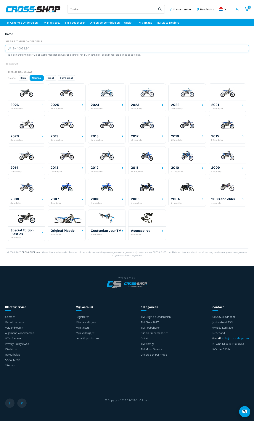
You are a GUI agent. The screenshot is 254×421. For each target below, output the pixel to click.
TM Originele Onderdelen (21, 22)
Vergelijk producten (87, 338)
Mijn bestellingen (86, 322)
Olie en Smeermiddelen (105, 22)
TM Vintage (144, 22)
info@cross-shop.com (235, 338)
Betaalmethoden (15, 322)
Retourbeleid (12, 354)
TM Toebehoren (75, 22)
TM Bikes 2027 (51, 22)
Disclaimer (11, 349)
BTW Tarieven (13, 338)
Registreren (82, 317)
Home (9, 34)
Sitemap (10, 365)
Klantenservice (182, 9)
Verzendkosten (14, 327)
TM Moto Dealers (167, 22)
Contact (10, 317)
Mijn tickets (82, 327)
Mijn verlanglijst (85, 333)
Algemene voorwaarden (19, 333)
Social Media (12, 360)
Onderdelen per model (154, 354)
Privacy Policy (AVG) (17, 344)
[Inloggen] (238, 9)
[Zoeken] (160, 9)
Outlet (128, 22)
